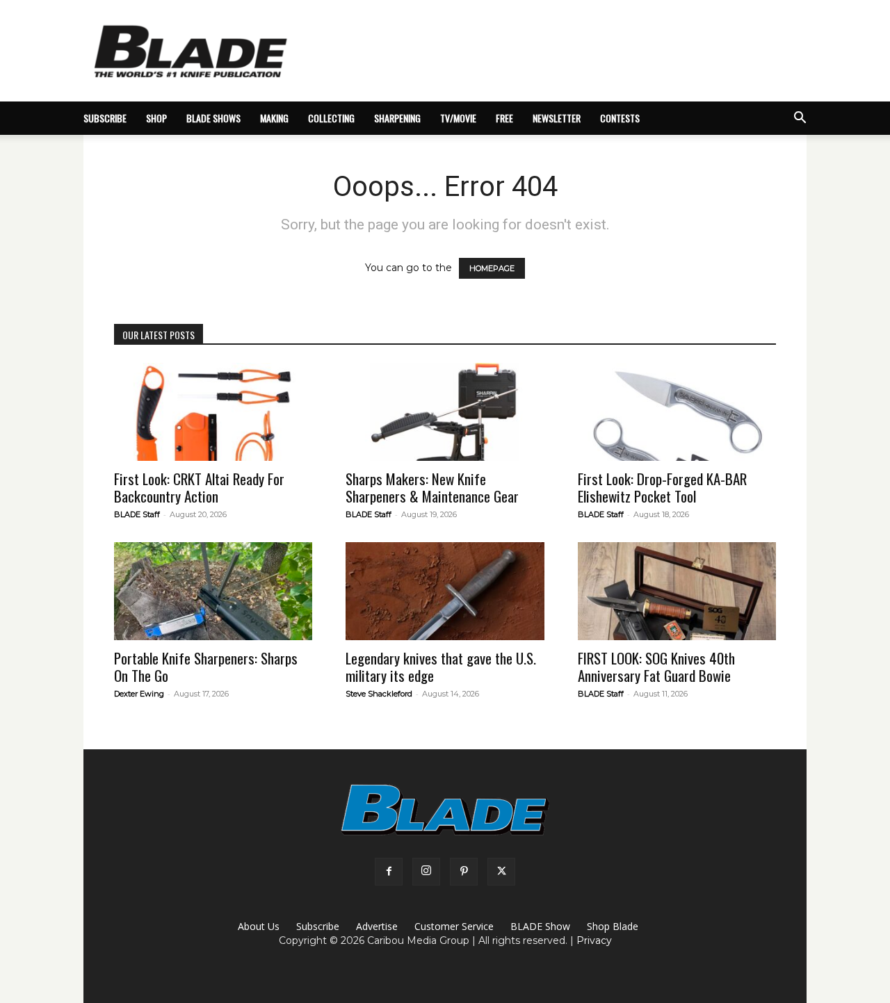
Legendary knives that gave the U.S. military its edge (441, 666)
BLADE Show (540, 926)
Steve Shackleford (379, 694)
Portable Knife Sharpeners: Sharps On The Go (206, 666)
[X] (501, 872)
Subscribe (317, 926)
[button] (799, 119)
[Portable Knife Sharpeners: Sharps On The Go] (213, 591)
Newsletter (557, 118)
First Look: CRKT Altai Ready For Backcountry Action (199, 487)
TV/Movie (458, 118)
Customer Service (454, 926)
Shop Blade (612, 926)
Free (504, 118)
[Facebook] (389, 872)
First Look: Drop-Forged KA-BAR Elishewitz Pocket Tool (662, 487)
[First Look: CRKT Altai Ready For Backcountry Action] (213, 412)
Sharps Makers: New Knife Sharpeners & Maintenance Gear (432, 487)
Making (274, 118)
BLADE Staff (137, 514)
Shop (156, 118)
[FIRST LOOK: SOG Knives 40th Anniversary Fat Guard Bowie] (677, 591)
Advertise (377, 926)
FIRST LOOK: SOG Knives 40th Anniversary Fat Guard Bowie (656, 666)
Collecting (331, 118)
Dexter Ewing (139, 694)
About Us (259, 926)
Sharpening (397, 118)
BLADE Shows (213, 118)
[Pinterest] (464, 872)
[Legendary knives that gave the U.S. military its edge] (445, 591)
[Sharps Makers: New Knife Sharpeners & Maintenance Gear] (445, 412)
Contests (620, 118)
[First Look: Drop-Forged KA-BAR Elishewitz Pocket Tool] (677, 412)
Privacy (594, 940)
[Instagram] (426, 872)
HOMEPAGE (492, 268)
